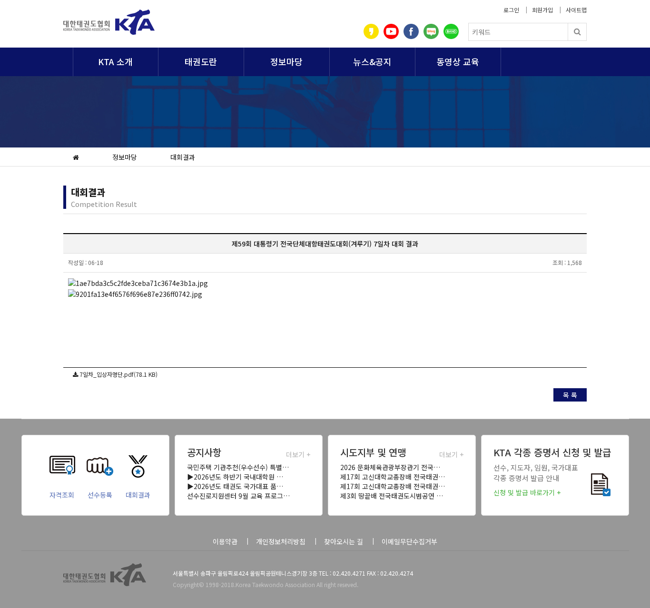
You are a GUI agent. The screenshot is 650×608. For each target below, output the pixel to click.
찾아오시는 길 (343, 541)
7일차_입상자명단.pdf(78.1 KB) (118, 374)
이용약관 (225, 541)
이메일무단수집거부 (409, 541)
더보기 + (298, 454)
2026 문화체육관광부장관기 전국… (390, 467)
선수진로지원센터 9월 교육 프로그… (238, 495)
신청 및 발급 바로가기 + (527, 492)
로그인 (511, 10)
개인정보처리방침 (280, 541)
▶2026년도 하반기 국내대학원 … (235, 476)
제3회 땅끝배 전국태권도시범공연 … (391, 495)
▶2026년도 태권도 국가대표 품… (235, 486)
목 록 (570, 395)
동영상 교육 (457, 61)
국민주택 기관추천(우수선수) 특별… (238, 467)
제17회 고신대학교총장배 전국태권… (392, 476)
